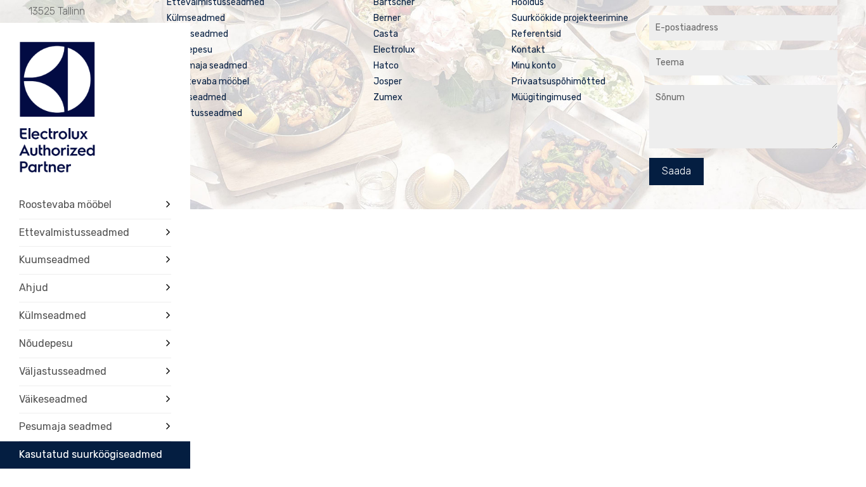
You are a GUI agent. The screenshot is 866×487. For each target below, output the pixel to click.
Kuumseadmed (54, 260)
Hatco (386, 65)
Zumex (388, 97)
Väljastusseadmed (63, 371)
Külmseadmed (52, 315)
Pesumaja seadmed (65, 426)
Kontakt (528, 49)
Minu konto (534, 65)
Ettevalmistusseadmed (74, 232)
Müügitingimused (546, 97)
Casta (385, 34)
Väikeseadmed (53, 399)
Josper (387, 81)
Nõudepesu (46, 343)
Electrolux (394, 49)
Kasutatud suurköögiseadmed (90, 454)
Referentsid (536, 34)
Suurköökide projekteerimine (570, 18)
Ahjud (33, 288)
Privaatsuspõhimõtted (558, 81)
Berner (387, 18)
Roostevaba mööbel (65, 204)
